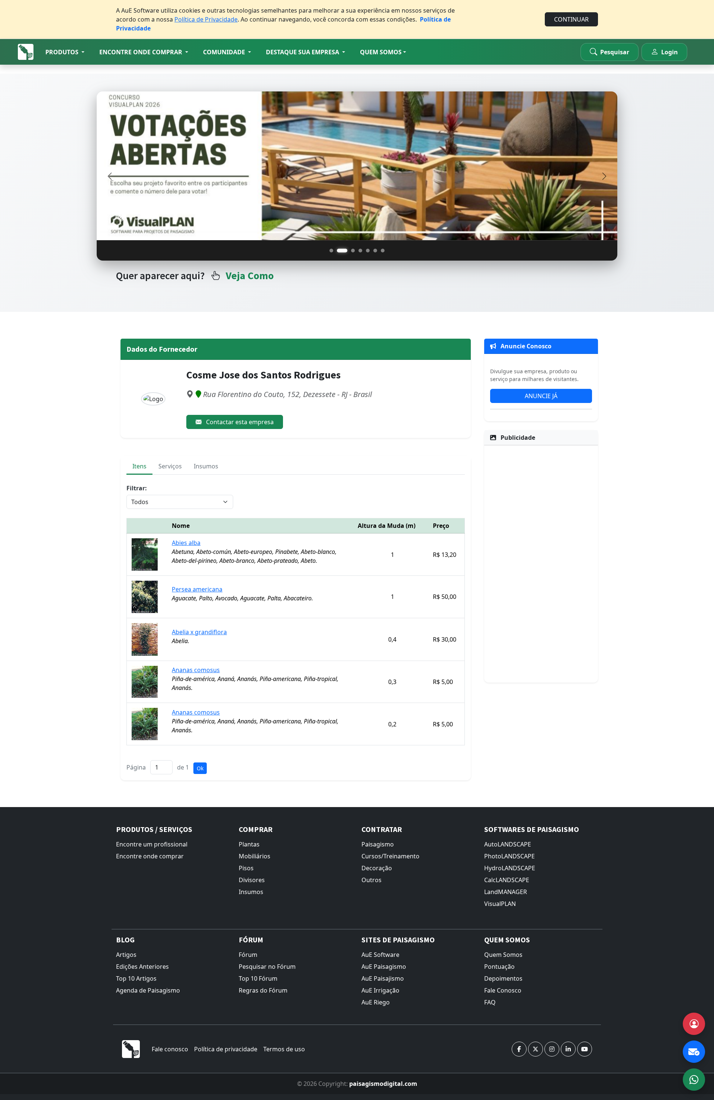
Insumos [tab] (206, 466)
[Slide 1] (331, 250)
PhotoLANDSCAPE (509, 856)
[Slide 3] (353, 250)
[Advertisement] (541, 562)
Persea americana (197, 589)
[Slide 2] (342, 250)
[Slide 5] (368, 250)
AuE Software (380, 955)
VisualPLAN (500, 904)
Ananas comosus (196, 670)
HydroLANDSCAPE (509, 868)
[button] (64, 52)
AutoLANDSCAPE (507, 844)
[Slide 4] (360, 250)
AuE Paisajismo (382, 978)
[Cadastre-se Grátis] (694, 1024)
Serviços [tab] (170, 466)
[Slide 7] (383, 250)
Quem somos (381, 52)
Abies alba (186, 543)
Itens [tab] (139, 466)
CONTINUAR (571, 19)
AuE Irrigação (380, 990)
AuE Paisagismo (383, 966)
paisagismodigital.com (383, 1084)
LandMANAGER (505, 892)
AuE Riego (375, 1002)
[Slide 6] (375, 250)
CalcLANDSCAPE (506, 880)
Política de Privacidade (206, 19)
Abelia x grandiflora (199, 632)
